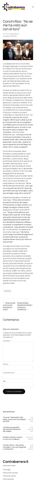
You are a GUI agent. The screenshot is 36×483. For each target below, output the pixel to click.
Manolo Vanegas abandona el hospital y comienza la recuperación (24, 306)
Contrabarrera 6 (15, 461)
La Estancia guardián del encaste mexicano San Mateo (12, 429)
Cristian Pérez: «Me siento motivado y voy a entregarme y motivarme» (14, 447)
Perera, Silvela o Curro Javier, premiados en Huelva (9, 306)
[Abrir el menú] (33, 7)
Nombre (5, 364)
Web (4, 381)
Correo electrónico (9, 373)
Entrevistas (13, 36)
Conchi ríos (7, 291)
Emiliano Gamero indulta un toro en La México (12, 438)
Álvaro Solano (14, 34)
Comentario (7, 341)
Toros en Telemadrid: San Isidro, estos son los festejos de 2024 (14, 419)
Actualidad (6, 36)
